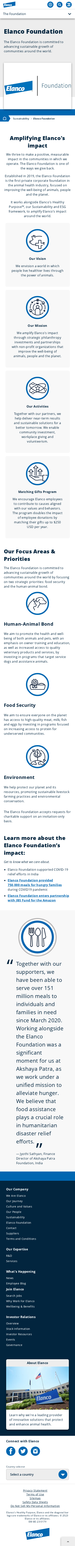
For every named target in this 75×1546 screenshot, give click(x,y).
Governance (14, 1345)
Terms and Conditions (21, 1239)
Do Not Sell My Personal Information (35, 1506)
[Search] (69, 5)
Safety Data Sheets (35, 1502)
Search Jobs (14, 1296)
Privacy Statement (35, 1490)
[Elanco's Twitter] (23, 1451)
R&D (9, 1255)
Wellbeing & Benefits (20, 1306)
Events (10, 1339)
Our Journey (14, 1201)
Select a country (22, 1474)
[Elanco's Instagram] (35, 1451)
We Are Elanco (16, 1195)
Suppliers (12, 1233)
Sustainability (15, 1217)
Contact (11, 1228)
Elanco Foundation (18, 1222)
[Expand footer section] (68, 1541)
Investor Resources (19, 1334)
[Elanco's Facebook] (10, 1451)
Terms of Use (35, 1494)
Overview (12, 1323)
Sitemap (35, 1498)
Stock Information (18, 1329)
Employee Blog (16, 1283)
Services (11, 1261)
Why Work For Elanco (20, 1301)
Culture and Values (19, 1206)
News (10, 1278)
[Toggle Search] (60, 5)
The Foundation (14, 14)
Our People (13, 1212)
